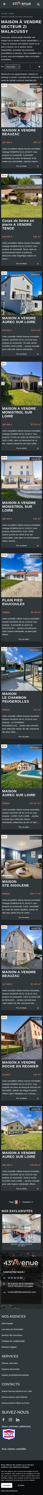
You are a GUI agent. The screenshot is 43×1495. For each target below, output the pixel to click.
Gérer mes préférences (9, 1491)
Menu (4, 4)
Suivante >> (27, 1202)
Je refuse (21, 1485)
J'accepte (6, 1485)
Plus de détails (21, 166)
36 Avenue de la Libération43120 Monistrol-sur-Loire (21, 1284)
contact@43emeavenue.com (22, 1292)
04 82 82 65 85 (15, 1278)
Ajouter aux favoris (39, 166)
